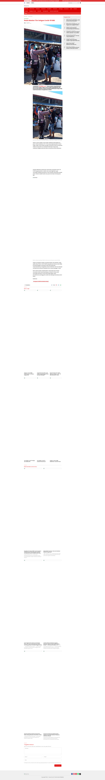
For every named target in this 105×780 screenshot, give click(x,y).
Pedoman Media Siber (54, 11)
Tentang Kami (45, 11)
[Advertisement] (48, 160)
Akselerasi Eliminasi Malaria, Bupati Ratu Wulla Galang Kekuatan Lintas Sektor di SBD (33, 734)
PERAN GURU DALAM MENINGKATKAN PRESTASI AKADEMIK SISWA (71, 44)
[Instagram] (74, 774)
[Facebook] (72, 774)
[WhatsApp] (78, 774)
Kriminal (75, 8)
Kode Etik (39, 11)
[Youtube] (76, 774)
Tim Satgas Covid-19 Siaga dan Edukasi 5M (29, 461)
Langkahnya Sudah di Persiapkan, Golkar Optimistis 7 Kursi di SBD (73, 32)
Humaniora (66, 8)
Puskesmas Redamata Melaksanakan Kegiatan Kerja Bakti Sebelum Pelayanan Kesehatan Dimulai (51, 734)
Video (26, 13)
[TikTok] (80, 774)
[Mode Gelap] (80, 3)
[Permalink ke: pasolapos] (25, 22)
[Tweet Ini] (54, 285)
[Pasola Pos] (26, 5)
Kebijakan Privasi (32, 11)
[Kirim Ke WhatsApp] (60, 285)
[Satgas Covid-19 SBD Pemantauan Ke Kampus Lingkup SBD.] (30, 331)
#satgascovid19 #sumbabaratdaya (40, 281)
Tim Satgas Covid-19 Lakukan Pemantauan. (41, 461)
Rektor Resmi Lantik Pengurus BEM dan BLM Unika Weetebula (73, 20)
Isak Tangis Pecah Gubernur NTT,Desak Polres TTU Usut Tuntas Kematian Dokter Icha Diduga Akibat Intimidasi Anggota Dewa (33, 643)
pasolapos (28, 22)
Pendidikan (49, 8)
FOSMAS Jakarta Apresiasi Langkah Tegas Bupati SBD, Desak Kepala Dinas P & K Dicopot (73, 40)
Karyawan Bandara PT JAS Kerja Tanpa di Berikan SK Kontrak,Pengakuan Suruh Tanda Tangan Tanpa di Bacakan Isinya (73, 36)
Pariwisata (55, 8)
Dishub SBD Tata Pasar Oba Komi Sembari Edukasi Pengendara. (51, 552)
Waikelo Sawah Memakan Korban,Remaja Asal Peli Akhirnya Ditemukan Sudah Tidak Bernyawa (73, 28)
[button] (78, 3)
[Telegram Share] (58, 285)
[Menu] (25, 3)
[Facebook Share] (52, 285)
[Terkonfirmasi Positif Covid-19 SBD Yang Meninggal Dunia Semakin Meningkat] (43, 331)
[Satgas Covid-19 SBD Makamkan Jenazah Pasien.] (55, 418)
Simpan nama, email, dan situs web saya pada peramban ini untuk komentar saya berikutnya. (43, 762)
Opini (71, 8)
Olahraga (61, 8)
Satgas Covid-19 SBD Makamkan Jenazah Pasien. (55, 461)
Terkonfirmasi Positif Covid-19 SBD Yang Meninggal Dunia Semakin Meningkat (43, 373)
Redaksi (28, 2)
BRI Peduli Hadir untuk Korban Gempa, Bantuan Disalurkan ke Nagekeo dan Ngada (43, 0)
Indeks (32, 2)
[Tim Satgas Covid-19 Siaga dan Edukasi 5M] (30, 418)
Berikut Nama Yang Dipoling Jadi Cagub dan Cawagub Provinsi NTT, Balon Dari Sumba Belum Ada (73, 24)
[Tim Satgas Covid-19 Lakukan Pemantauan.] (43, 418)
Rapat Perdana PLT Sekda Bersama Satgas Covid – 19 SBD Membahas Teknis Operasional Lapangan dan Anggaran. (55, 373)
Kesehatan (43, 8)
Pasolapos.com (42, 86)
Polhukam (38, 8)
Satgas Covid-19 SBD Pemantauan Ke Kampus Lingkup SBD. (29, 373)
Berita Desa (32, 8)
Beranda (26, 8)
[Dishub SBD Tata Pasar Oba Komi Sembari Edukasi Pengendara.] (52, 509)
